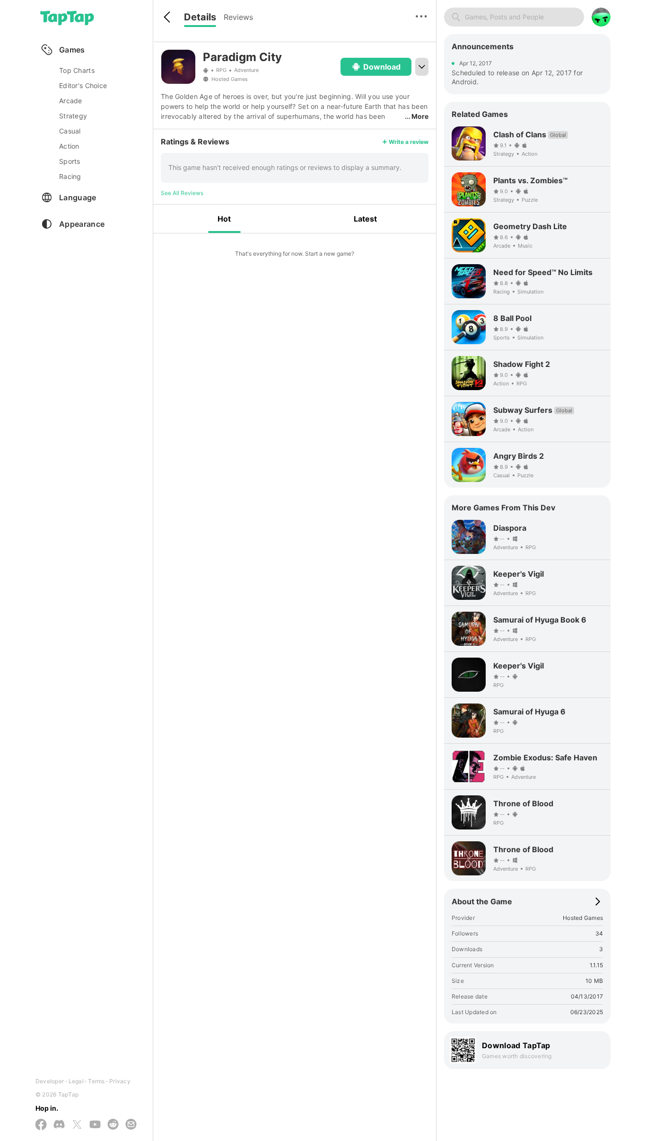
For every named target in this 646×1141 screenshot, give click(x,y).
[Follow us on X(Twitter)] (77, 1125)
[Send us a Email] (131, 1125)
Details (200, 17)
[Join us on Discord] (59, 1125)
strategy (73, 116)
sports (69, 161)
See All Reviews (182, 192)
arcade (70, 101)
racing (70, 176)
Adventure (246, 70)
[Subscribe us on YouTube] (95, 1125)
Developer (49, 1081)
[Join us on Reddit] (113, 1125)
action (69, 146)
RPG (221, 70)
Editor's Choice (83, 85)
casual (70, 131)
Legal (76, 1081)
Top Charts (77, 70)
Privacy (120, 1081)
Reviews (238, 17)
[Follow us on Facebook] (41, 1125)
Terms (96, 1081)
